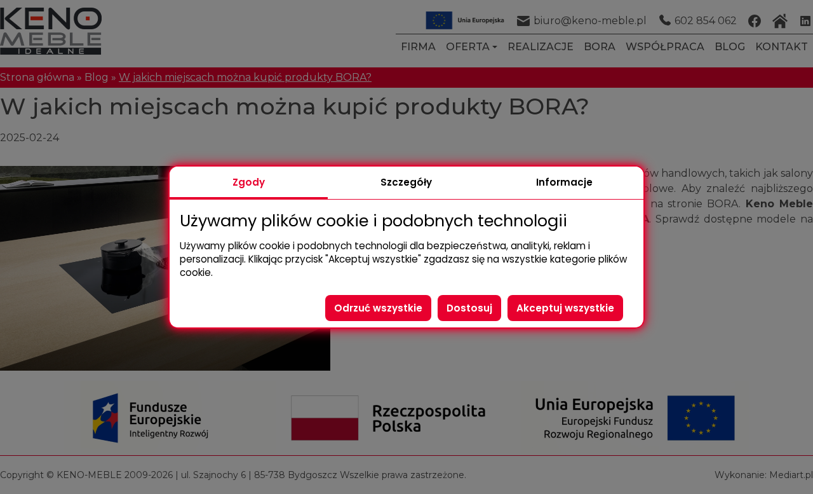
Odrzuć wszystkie (378, 308)
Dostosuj (469, 308)
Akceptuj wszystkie (565, 308)
